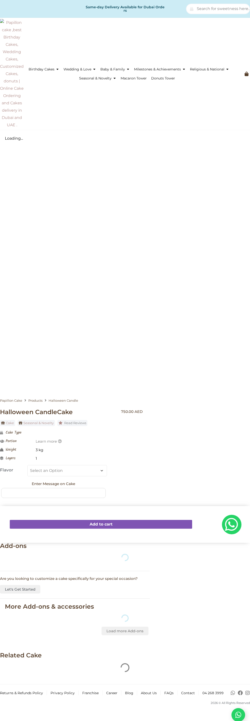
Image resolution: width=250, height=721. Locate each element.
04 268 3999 (213, 693)
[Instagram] (247, 693)
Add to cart (101, 524)
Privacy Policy (63, 693)
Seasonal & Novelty (38, 423)
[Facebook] (240, 693)
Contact (188, 693)
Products (35, 400)
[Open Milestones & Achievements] (184, 69)
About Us (149, 693)
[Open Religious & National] (227, 69)
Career (111, 693)
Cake (10, 423)
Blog (129, 693)
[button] (125, 631)
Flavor (6, 470)
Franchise (90, 693)
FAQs (169, 693)
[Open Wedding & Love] (94, 69)
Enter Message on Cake (53, 484)
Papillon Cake (11, 400)
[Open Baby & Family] (128, 69)
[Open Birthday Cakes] (57, 69)
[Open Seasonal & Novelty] (114, 78)
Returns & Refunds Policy (21, 693)
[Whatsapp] (232, 693)
